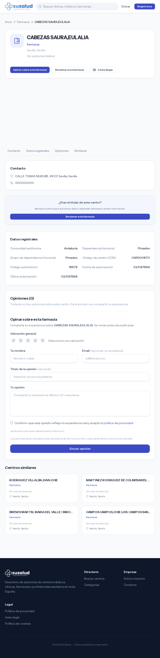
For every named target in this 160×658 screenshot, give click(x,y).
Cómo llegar (105, 69)
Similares (80, 151)
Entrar (126, 6)
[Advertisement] (80, 112)
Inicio (8, 22)
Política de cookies (18, 623)
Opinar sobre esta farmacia (30, 69)
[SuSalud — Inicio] (18, 6)
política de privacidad (118, 423)
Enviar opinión (80, 449)
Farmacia (23, 22)
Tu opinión (17, 387)
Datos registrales (37, 151)
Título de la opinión (30, 369)
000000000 (24, 183)
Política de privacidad (19, 611)
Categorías (91, 585)
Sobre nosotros (134, 578)
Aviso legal (12, 617)
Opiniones (62, 151)
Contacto (14, 151)
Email (102, 351)
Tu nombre (17, 351)
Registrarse (144, 6)
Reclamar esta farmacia (69, 69)
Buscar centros (94, 578)
